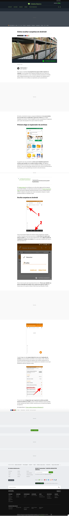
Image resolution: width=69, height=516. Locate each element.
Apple (9, 474)
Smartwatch (38, 25)
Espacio (28, 471)
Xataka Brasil (10, 508)
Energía (19, 472)
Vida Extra (17, 496)
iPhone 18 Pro (48, 464)
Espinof (25, 496)
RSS (50, 479)
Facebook (60, 7)
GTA (44, 25)
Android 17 (30, 464)
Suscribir (50, 472)
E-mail (28, 35)
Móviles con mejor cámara (41, 464)
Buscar (59, 487)
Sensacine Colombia (25, 509)
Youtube (45, 479)
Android (25, 6)
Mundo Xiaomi (10, 501)
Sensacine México (26, 507)
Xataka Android (22, 187)
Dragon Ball (28, 25)
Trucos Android (33, 410)
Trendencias (49, 495)
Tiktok (56, 479)
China (16, 25)
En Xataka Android (35, 179)
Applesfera (10, 498)
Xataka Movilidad (29, 472)
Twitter (58, 7)
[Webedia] (58, 0)
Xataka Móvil (10, 496)
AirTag (42, 25)
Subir (58, 491)
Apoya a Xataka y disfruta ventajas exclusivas (51, 483)
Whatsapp (33, 25)
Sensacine (25, 495)
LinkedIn (54, 479)
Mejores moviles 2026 (18, 464)
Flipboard (27, 35)
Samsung (19, 474)
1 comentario (21, 35)
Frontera (24, 25)
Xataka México (10, 507)
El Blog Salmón (57, 495)
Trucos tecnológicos (33, 6)
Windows (21, 6)
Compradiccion (49, 498)
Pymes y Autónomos (56, 497)
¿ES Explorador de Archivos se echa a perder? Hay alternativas (41, 181)
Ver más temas (11, 480)
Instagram (15, 6)
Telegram (48, 479)
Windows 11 (28, 476)
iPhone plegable (25, 464)
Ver (35, 430)
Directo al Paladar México (34, 508)
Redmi (48, 25)
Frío (21, 25)
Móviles (9, 472)
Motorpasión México (41, 508)
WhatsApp (10, 6)
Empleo (19, 476)
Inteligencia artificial (30, 474)
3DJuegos (17, 495)
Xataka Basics (34, 4)
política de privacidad (48, 474)
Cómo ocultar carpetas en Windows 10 (34, 407)
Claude (35, 464)
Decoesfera (48, 496)
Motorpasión (41, 495)
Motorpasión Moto (42, 496)
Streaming (10, 471)
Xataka (9, 495)
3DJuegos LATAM (18, 507)
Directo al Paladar (34, 495)
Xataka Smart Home (10, 500)
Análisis (19, 471)
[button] (24, 67)
